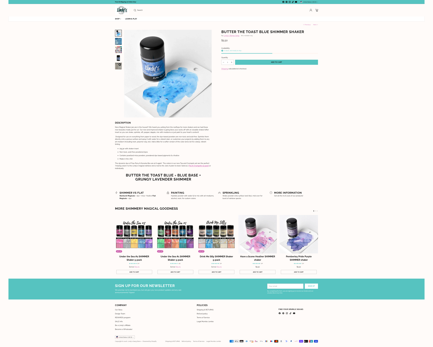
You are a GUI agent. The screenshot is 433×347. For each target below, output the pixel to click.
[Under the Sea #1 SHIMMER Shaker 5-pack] (175, 234)
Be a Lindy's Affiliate (122, 325)
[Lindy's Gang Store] (122, 10)
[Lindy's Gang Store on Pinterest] (286, 2)
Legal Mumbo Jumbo (205, 321)
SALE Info (119, 321)
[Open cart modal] (317, 10)
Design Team (120, 314)
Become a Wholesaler (123, 329)
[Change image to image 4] (118, 58)
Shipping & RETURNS (205, 310)
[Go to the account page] (311, 10)
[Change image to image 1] (118, 33)
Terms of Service (203, 318)
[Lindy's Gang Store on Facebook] (283, 2)
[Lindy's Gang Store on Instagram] (290, 2)
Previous (308, 25)
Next (315, 25)
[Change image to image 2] (118, 41)
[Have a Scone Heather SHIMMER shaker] (257, 234)
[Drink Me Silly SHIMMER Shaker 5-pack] (216, 234)
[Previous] (115, 245)
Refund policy (202, 314)
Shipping (224, 69)
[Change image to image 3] (118, 49)
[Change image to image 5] (118, 66)
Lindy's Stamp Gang (231, 36)
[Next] (318, 245)
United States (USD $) (309, 2)
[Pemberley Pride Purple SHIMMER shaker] (299, 234)
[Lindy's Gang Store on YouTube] (296, 2)
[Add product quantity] (232, 62)
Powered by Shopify (150, 341)
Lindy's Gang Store (134, 341)
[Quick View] (151, 218)
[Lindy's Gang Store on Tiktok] (293, 2)
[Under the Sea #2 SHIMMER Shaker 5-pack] (134, 234)
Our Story (118, 310)
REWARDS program (122, 318)
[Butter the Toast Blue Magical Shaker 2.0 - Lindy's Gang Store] (168, 73)
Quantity (224, 58)
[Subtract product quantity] (223, 62)
